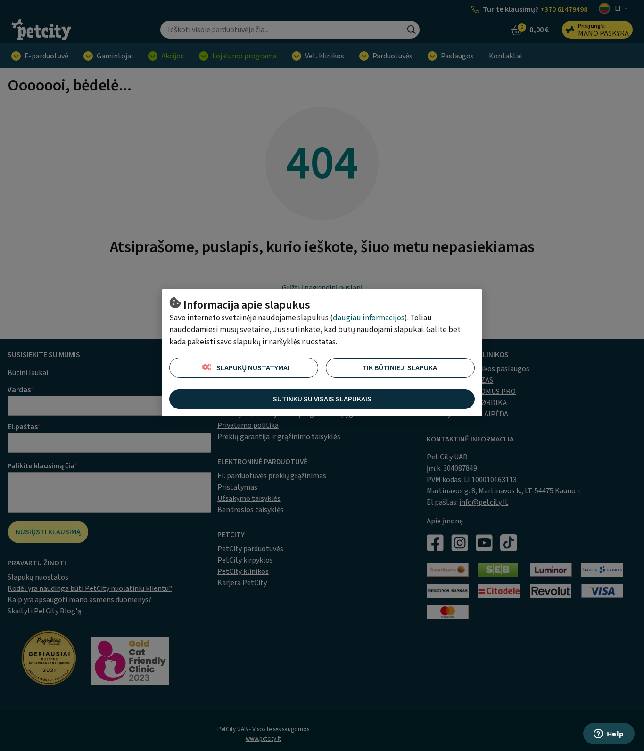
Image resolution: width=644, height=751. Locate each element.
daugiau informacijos (369, 318)
